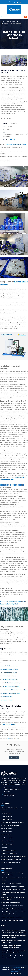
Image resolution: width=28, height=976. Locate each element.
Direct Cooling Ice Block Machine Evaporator (14, 856)
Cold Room (5, 847)
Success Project (11, 22)
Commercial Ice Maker (8, 841)
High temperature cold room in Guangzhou (13, 917)
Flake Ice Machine (7, 816)
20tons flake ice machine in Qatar (11, 902)
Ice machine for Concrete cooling (9, 665)
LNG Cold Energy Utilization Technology (13, 822)
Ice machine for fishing (6, 696)
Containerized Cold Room (9, 850)
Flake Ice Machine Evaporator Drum (11, 859)
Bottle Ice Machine (7, 834)
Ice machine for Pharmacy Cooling (9, 679)
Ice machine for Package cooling (9, 672)
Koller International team (13, 738)
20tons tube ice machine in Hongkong (12, 905)
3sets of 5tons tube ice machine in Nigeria (13, 889)
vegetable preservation (6, 479)
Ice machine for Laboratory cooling (9, 669)
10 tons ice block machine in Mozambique (13, 886)
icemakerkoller (16, 967)
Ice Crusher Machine (7, 838)
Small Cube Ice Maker (7, 844)
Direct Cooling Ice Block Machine (11, 825)
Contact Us (14, 757)
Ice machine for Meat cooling (8, 676)
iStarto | (19, 969)
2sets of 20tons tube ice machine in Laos (13, 909)
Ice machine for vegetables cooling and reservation (13, 689)
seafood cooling (19, 477)
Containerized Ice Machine (9, 853)
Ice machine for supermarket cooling (10, 686)
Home (3, 22)
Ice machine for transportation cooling (10, 693)
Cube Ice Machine (7, 819)
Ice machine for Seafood (7, 700)
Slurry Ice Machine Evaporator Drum (11, 862)
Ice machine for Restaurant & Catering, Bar (11, 683)
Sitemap (16, 971)
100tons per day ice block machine (11, 883)
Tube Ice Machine (6, 813)
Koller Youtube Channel (8, 724)
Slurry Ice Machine (7, 828)
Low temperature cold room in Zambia (12, 920)
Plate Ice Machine (7, 831)
